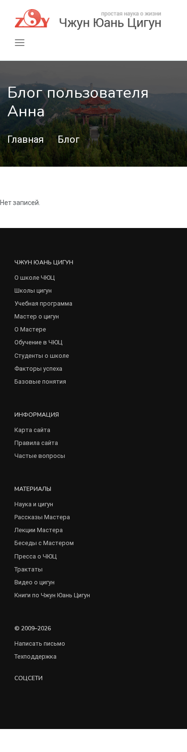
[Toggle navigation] (19, 43)
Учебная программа (43, 303)
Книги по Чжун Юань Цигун (52, 595)
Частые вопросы (39, 455)
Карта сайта (32, 429)
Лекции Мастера (38, 530)
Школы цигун (33, 290)
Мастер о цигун (36, 316)
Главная (25, 139)
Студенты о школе (41, 355)
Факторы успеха (38, 368)
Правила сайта (36, 442)
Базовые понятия (40, 381)
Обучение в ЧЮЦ (38, 342)
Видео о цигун (34, 582)
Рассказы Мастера (42, 517)
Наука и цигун (33, 504)
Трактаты (28, 569)
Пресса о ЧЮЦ (35, 556)
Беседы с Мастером (44, 543)
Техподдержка (35, 656)
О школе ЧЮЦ (34, 277)
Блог (69, 139)
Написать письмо (39, 643)
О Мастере (30, 329)
